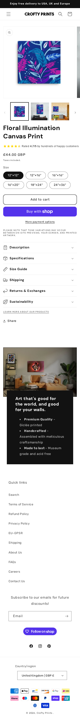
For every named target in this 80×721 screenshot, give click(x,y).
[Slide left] (4, 112)
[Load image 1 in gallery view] (19, 111)
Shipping (15, 543)
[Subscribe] (66, 616)
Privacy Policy (19, 523)
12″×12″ (13, 175)
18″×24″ (37, 185)
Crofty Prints (44, 713)
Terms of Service (21, 504)
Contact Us (17, 581)
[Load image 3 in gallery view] (40, 111)
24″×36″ (60, 185)
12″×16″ (35, 175)
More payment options (40, 221)
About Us (15, 552)
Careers (14, 571)
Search (14, 495)
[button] (8, 14)
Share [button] (11, 321)
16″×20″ (14, 185)
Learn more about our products (26, 312)
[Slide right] (75, 112)
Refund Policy (19, 514)
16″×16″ (58, 175)
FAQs (12, 562)
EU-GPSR (16, 533)
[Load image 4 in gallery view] (60, 111)
